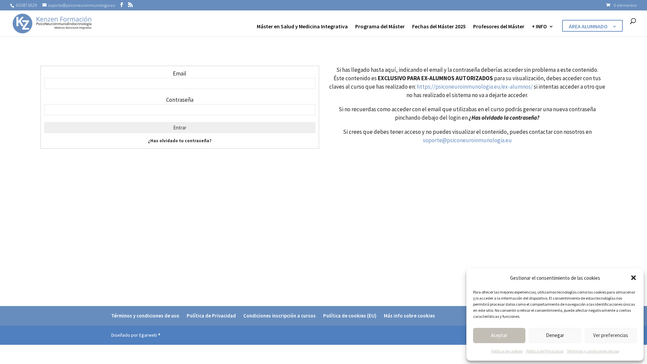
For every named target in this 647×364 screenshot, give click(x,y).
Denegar (555, 335)
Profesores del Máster (498, 27)
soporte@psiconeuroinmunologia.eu (467, 140)
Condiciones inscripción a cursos (279, 315)
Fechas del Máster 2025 (439, 27)
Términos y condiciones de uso (593, 351)
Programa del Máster (380, 27)
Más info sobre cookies (409, 315)
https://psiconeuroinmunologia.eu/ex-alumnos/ (475, 86)
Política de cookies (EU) (349, 315)
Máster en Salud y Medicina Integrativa (302, 27)
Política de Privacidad (544, 351)
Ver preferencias (610, 335)
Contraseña (179, 99)
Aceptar (499, 335)
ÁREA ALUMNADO (588, 27)
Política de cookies (507, 351)
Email (179, 73)
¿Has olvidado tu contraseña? (180, 141)
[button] (633, 277)
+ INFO (539, 27)
